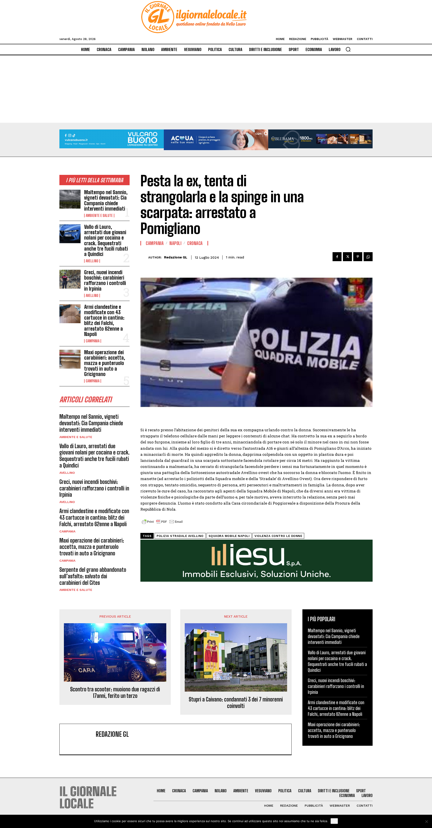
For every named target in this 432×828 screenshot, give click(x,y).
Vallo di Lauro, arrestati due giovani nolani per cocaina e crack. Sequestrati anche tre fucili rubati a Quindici (106, 240)
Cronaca (195, 243)
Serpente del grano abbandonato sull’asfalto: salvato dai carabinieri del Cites (92, 576)
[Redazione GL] (144, 257)
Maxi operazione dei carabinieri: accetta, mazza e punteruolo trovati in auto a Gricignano (104, 363)
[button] (348, 49)
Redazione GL (175, 257)
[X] (347, 256)
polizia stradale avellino (180, 536)
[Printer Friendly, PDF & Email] (162, 524)
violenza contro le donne (278, 536)
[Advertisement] (216, 89)
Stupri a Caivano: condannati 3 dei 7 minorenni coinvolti (236, 702)
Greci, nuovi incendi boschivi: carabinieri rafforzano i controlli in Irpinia (105, 280)
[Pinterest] (357, 256)
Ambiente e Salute (99, 215)
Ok (334, 821)
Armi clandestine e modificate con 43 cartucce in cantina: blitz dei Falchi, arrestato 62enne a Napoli (104, 320)
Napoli (175, 243)
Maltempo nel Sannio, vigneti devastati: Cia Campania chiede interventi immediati (106, 200)
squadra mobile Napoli (229, 536)
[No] (426, 821)
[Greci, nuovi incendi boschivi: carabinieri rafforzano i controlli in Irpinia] (70, 279)
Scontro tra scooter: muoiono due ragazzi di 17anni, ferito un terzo (115, 692)
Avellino (92, 261)
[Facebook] (337, 256)
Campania (92, 341)
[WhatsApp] (368, 256)
